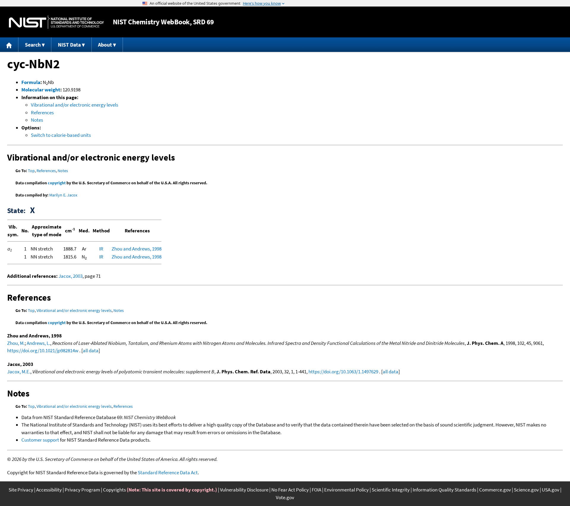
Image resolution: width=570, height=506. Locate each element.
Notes (37, 120)
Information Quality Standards (444, 489)
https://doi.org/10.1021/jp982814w (42, 350)
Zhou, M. (16, 343)
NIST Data (69, 44)
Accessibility (49, 489)
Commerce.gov (495, 489)
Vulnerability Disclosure (244, 489)
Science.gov (526, 489)
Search (33, 44)
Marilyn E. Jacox (63, 195)
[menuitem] (9, 44)
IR (101, 248)
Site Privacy (21, 489)
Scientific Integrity (391, 489)
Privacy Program (82, 489)
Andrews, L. (38, 343)
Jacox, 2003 (70, 276)
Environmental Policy (346, 489)
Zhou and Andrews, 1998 (137, 248)
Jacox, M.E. (18, 371)
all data (91, 350)
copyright (57, 182)
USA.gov (550, 489)
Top (31, 170)
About (105, 44)
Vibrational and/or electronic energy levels (74, 104)
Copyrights (114, 489)
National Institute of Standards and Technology (56, 22)
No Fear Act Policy (290, 489)
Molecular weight (40, 89)
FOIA (316, 489)
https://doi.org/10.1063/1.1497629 (343, 371)
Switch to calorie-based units (61, 135)
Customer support (40, 440)
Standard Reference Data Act (168, 472)
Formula (30, 82)
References (42, 112)
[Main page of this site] (9, 44)
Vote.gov (285, 497)
